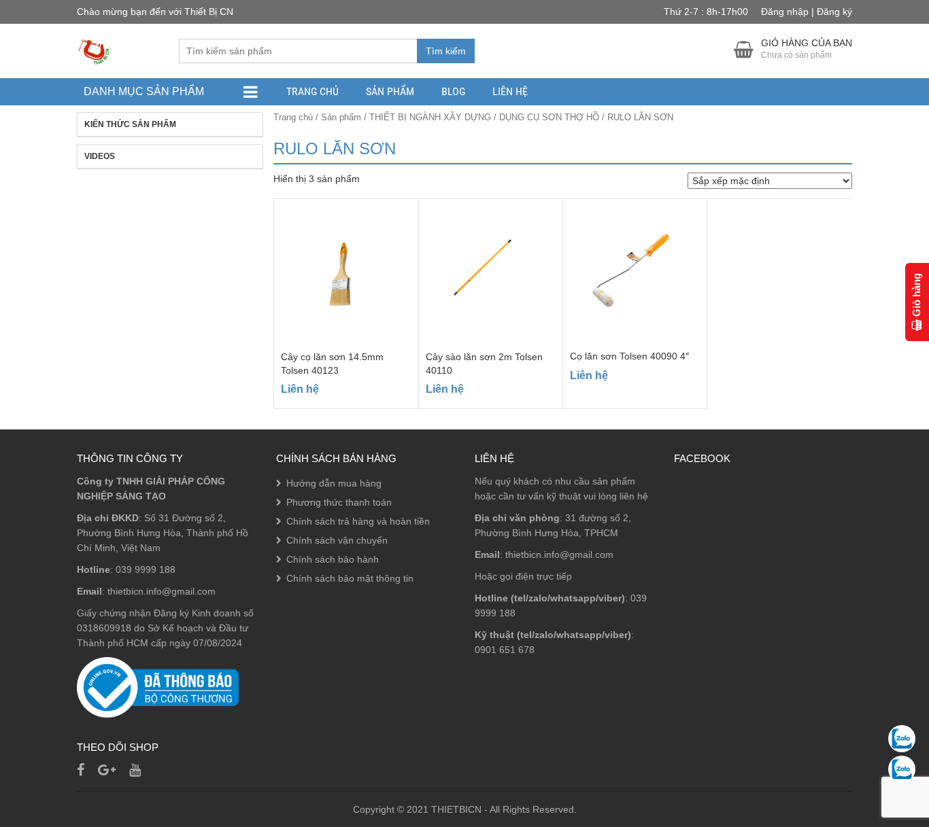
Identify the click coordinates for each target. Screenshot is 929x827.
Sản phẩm (390, 91)
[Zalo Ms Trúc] (901, 738)
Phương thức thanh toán (339, 502)
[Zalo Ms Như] (901, 769)
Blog (453, 91)
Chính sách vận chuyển (337, 540)
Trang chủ (312, 91)
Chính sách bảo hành (332, 559)
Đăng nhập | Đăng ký (806, 11)
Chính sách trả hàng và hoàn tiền (358, 521)
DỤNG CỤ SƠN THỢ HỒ (549, 117)
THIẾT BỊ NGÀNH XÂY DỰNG (430, 117)
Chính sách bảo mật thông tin (349, 578)
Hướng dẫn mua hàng (334, 483)
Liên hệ (510, 91)
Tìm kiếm (446, 51)
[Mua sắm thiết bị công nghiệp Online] (94, 50)
